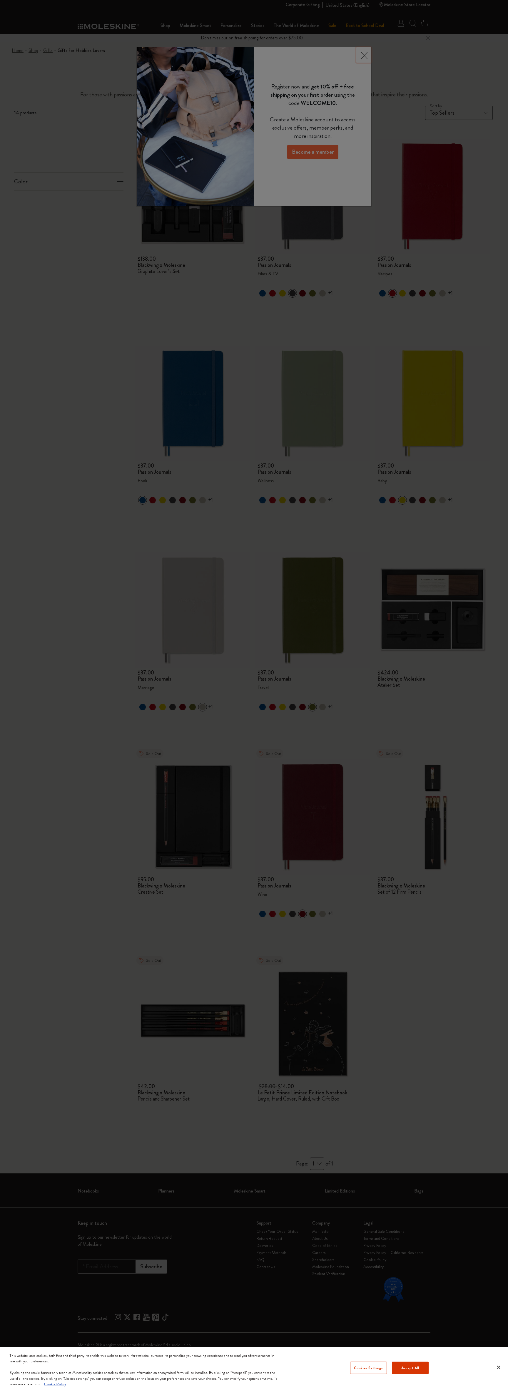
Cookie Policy (55, 1384)
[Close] (498, 1367)
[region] (254, 1368)
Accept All (410, 1368)
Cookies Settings (368, 1368)
